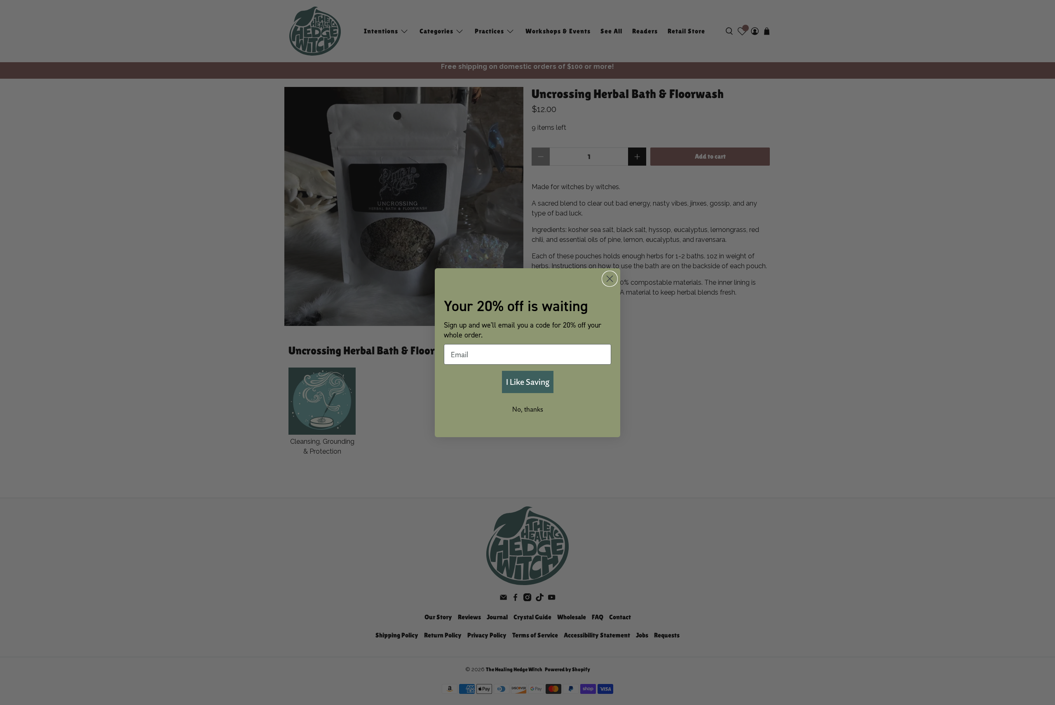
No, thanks (527, 409)
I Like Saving (527, 382)
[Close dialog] (610, 279)
